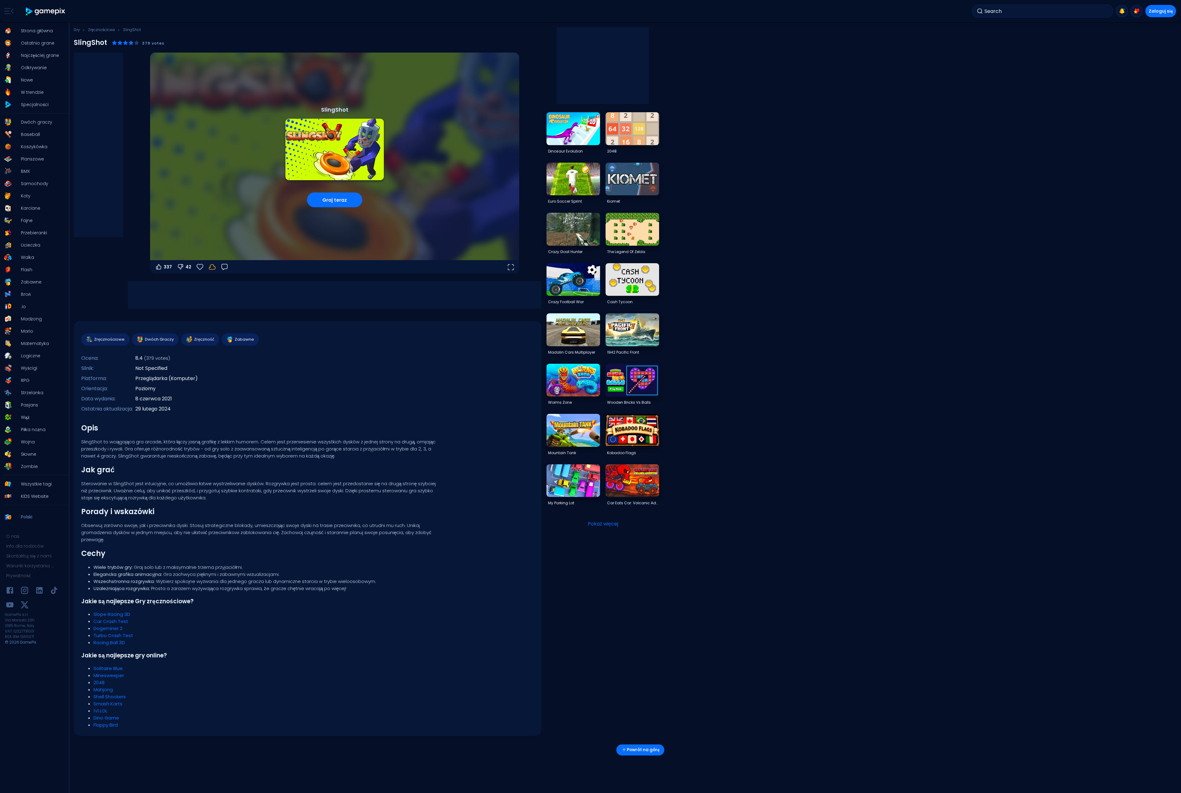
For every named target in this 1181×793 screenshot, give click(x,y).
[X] (25, 606)
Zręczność (204, 339)
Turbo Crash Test (113, 635)
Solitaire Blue (108, 668)
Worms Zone (560, 402)
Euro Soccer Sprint (565, 201)
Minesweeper (108, 675)
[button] (32, 31)
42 (188, 267)
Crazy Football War (566, 301)
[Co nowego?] (1122, 11)
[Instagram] (25, 591)
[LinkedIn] (39, 591)
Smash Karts (107, 703)
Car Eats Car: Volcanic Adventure (633, 503)
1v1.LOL (100, 711)
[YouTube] (10, 606)
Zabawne (244, 339)
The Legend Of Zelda (626, 251)
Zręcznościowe (101, 29)
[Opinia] (224, 267)
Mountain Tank (562, 452)
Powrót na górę (643, 750)
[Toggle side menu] (7, 11)
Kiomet (613, 201)
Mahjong (103, 689)
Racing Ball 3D (109, 642)
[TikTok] (54, 591)
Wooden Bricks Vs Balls (629, 402)
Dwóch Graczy (159, 339)
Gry (77, 29)
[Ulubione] (1137, 11)
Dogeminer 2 (107, 628)
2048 (99, 682)
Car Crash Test (110, 621)
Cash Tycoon (620, 301)
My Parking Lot (561, 503)
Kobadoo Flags (621, 452)
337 (168, 267)
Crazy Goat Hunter (565, 251)
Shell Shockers (109, 696)
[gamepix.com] (46, 11)
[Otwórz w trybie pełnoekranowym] (510, 267)
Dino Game (106, 718)
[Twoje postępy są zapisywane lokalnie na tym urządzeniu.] (212, 267)
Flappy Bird (105, 725)
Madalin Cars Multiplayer (571, 352)
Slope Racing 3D (111, 614)
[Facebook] (10, 591)
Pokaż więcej (603, 523)
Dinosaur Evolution (565, 151)
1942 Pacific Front (623, 352)
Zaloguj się (1161, 11)
